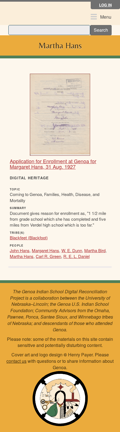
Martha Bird (94, 250)
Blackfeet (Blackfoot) (29, 237)
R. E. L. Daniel (76, 256)
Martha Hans (21, 256)
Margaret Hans (45, 250)
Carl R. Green (48, 256)
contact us (16, 361)
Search (101, 30)
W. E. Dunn (71, 250)
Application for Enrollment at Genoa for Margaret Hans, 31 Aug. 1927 (53, 163)
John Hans (20, 250)
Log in (105, 5)
